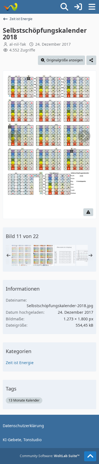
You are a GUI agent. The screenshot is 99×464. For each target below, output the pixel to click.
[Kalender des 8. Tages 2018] (21, 255)
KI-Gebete (12, 439)
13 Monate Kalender (24, 400)
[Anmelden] (78, 7)
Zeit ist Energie (20, 362)
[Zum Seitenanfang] (90, 456)
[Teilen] (91, 60)
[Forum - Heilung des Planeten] (10, 6)
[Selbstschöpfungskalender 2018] (43, 255)
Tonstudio (32, 439)
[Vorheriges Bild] (15, 136)
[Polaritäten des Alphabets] (86, 255)
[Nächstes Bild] (84, 136)
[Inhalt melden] (88, 212)
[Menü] (91, 6)
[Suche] (64, 6)
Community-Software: (49, 456)
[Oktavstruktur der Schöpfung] (64, 255)
